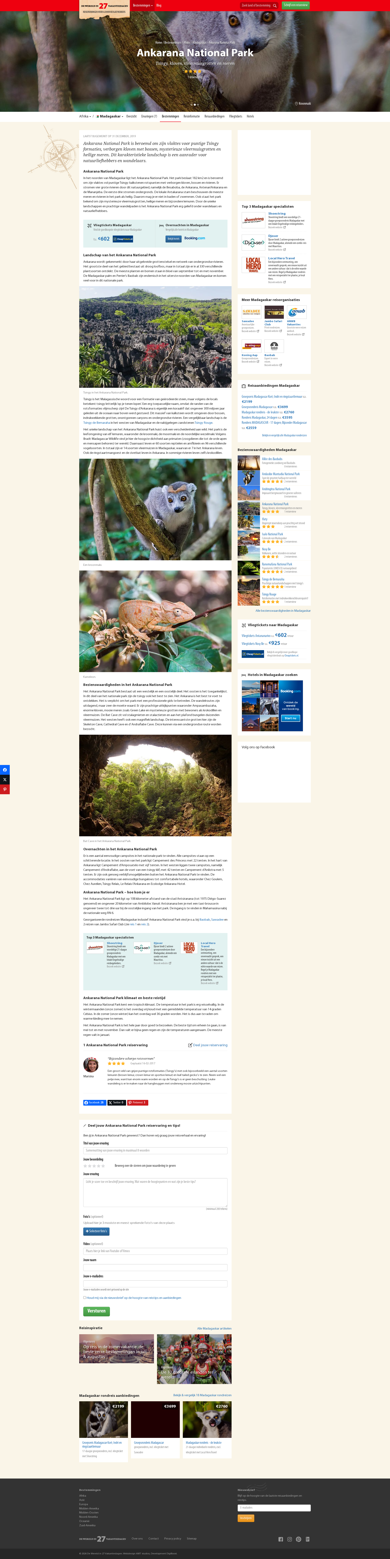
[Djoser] (142, 948)
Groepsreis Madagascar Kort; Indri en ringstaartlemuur (102, 1445)
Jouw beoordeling (93, 1159)
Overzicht (131, 116)
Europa (83, 1504)
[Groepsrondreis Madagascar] (155, 1419)
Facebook (280, 1539)
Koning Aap (250, 355)
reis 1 (133, 924)
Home (158, 43)
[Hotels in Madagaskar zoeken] (274, 705)
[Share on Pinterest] (5, 789)
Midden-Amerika (89, 1508)
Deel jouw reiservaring (210, 1045)
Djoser (158, 943)
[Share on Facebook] (5, 770)
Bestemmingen (142, 6)
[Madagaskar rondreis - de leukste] (207, 1419)
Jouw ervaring (91, 1174)
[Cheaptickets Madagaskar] (123, 239)
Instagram (289, 1539)
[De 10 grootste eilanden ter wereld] (194, 1359)
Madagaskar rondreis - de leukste (203, 1443)
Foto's (86, 1217)
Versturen (97, 1311)
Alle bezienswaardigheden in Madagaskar (283, 611)
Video (86, 1244)
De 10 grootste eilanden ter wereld (187, 1375)
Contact (153, 1538)
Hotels (250, 116)
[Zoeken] (275, 6)
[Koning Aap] (251, 346)
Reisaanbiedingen (214, 116)
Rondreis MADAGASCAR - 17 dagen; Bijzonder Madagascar (274, 423)
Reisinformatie (192, 116)
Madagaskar (199, 43)
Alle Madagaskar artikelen (214, 1328)
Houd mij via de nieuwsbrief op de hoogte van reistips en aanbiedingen (133, 1298)
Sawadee (217, 919)
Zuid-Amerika (87, 1525)
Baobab (204, 919)
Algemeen (89, 1342)
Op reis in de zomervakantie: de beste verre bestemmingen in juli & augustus (115, 1352)
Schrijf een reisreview (296, 5)
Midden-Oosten (89, 1512)
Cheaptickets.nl (291, 655)
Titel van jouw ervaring (96, 1143)
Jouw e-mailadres (93, 1276)
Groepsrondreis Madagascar (149, 1443)
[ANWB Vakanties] (297, 312)
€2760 (222, 1407)
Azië (81, 1500)
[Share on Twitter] (5, 779)
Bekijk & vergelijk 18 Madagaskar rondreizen (202, 1395)
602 (104, 239)
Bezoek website (114, 966)
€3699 (170, 1407)
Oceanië (84, 1521)
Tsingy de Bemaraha (96, 423)
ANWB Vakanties (294, 323)
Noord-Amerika (88, 1517)
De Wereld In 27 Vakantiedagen (104, 10)
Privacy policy (172, 1538)
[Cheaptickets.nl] (253, 654)
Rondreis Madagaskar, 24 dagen (260, 418)
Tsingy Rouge (203, 423)
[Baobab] (274, 346)
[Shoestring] (95, 948)
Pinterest (298, 1539)
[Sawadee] (251, 312)
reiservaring (195, 77)
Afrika (187, 43)
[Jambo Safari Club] (274, 312)
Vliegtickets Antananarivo (256, 636)
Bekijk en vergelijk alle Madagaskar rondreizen (284, 435)
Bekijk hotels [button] (173, 238)
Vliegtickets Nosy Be (253, 644)
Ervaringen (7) (149, 116)
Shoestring (114, 943)
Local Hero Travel (208, 945)
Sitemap (192, 1538)
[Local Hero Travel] (189, 948)
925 (274, 643)
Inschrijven (246, 1518)
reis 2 (144, 924)
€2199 (118, 1407)
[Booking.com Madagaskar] (195, 238)
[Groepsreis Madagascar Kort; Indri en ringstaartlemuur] (103, 1419)
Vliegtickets (235, 116)
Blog (158, 6)
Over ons (137, 1538)
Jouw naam (89, 1260)
